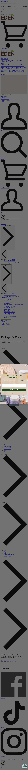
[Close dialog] (26, 366)
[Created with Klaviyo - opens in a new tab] (14, 405)
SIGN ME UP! (14, 389)
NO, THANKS (14, 393)
